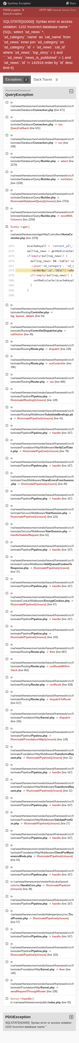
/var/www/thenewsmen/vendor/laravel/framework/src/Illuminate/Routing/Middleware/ (42, 414)
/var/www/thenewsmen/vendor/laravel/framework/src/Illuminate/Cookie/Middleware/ (42, 564)
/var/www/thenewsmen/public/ (37, 1002)
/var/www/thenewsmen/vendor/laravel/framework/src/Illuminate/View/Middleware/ (42, 480)
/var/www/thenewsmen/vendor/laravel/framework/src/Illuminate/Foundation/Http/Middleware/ (42, 447)
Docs (73, 3)
